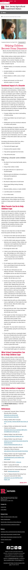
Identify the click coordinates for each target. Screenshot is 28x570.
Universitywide (4, 1)
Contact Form (3, 507)
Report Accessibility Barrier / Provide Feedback (13, 560)
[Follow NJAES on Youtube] (12, 547)
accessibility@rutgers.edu (13, 558)
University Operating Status (6, 539)
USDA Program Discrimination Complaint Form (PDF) (11, 537)
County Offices (3, 509)
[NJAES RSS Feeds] (15, 547)
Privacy (2, 542)
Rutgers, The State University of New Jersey (9, 516)
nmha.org (18, 462)
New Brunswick (10, 1)
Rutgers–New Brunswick (5, 519)
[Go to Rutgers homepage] (8, 493)
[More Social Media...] (19, 547)
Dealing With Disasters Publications (12, 16)
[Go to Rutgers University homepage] (3, 7)
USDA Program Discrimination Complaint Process (10, 534)
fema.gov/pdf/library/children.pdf (14, 436)
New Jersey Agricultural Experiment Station (15, 7)
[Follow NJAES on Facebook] (8, 547)
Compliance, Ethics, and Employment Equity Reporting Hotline (13, 531)
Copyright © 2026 (7, 563)
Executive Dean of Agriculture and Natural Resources (11, 522)
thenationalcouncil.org (13, 471)
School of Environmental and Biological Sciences (10, 524)
